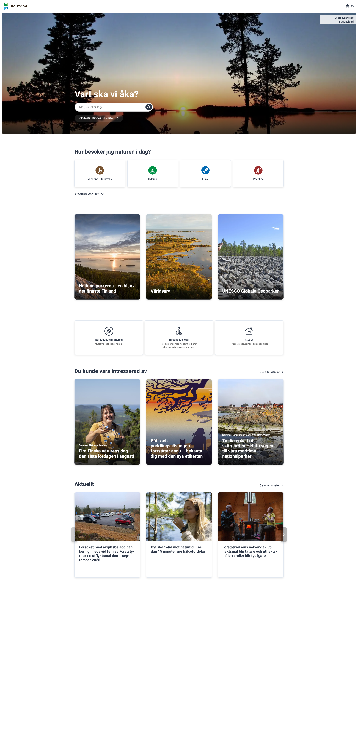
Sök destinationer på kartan (96, 118)
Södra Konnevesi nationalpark (344, 20)
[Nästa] (284, 534)
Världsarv (160, 291)
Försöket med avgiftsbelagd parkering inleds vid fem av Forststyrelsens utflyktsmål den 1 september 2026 (106, 553)
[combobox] (114, 107)
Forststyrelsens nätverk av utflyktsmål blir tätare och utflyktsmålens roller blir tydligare (249, 551)
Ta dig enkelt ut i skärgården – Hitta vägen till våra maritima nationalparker (247, 449)
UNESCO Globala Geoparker (250, 291)
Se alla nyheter (270, 485)
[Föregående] (74, 534)
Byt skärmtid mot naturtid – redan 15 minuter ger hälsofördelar (178, 549)
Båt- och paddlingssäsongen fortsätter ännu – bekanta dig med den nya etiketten (177, 449)
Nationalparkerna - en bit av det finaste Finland (107, 288)
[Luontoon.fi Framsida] (15, 6)
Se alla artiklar (270, 372)
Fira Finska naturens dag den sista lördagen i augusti (106, 454)
